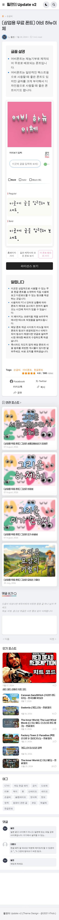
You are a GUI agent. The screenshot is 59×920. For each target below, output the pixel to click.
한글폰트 (38, 369)
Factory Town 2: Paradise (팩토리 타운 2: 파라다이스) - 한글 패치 (38, 737)
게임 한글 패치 (21, 785)
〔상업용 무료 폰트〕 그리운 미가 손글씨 (21, 534)
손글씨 (10, 16)
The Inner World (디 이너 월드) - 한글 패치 (38, 762)
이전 (52, 639)
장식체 (33, 797)
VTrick (51, 913)
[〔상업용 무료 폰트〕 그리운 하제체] (29, 470)
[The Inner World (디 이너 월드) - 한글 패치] (11, 763)
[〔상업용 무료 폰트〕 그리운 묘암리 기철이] (29, 561)
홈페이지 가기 (12, 254)
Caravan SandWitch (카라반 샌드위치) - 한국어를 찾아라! (38, 696)
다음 (7, 639)
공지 (34, 785)
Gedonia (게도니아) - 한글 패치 (36, 707)
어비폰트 (27, 369)
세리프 (44, 791)
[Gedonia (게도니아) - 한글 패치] (11, 710)
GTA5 (7, 785)
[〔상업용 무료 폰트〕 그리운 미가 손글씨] (29, 515)
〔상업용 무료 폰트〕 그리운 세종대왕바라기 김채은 (26, 443)
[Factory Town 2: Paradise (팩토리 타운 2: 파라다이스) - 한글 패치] (11, 738)
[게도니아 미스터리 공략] (11, 751)
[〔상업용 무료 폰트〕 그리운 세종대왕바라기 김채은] (29, 425)
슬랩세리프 (20, 797)
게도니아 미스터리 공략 (31, 747)
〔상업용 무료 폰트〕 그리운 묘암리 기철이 (22, 579)
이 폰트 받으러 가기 (45, 254)
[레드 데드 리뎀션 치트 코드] (29, 668)
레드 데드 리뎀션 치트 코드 (14, 689)
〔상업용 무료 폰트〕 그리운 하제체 (18, 489)
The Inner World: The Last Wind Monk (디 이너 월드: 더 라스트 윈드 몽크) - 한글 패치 (38, 722)
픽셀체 (43, 802)
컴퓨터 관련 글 (20, 802)
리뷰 (6, 791)
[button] (4, 4)
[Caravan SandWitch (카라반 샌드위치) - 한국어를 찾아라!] (11, 698)
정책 (6, 802)
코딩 (34, 802)
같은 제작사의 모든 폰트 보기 (28, 254)
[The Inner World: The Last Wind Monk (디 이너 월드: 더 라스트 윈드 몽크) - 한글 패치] (11, 723)
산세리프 (32, 791)
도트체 (44, 785)
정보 (43, 797)
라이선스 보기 (29, 266)
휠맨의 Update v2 (21, 4)
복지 (15, 791)
